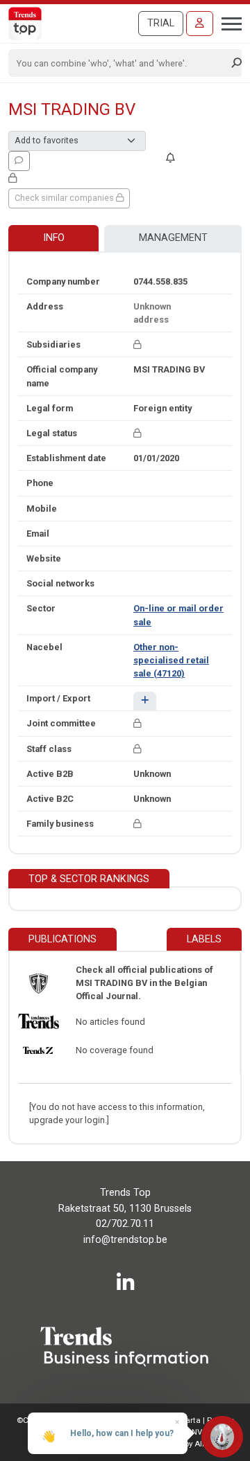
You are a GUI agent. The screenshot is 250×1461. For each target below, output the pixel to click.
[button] (144, 701)
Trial (160, 23)
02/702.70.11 (125, 1224)
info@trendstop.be (125, 1240)
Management (173, 238)
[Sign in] (199, 23)
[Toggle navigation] (227, 22)
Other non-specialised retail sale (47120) (171, 660)
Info (54, 238)
